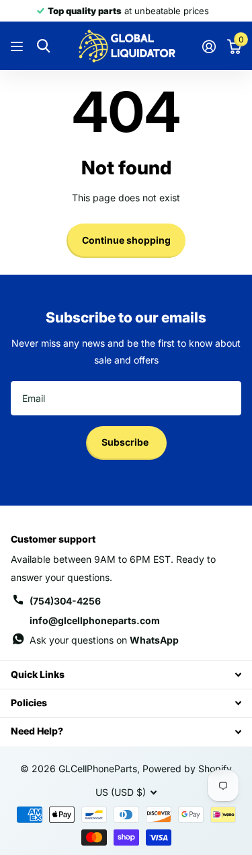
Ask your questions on (104, 640)
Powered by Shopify (187, 768)
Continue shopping (126, 240)
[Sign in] (209, 46)
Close (126, 675)
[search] (43, 46)
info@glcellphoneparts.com (95, 620)
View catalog (18, 46)
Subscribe (126, 442)
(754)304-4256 (65, 601)
